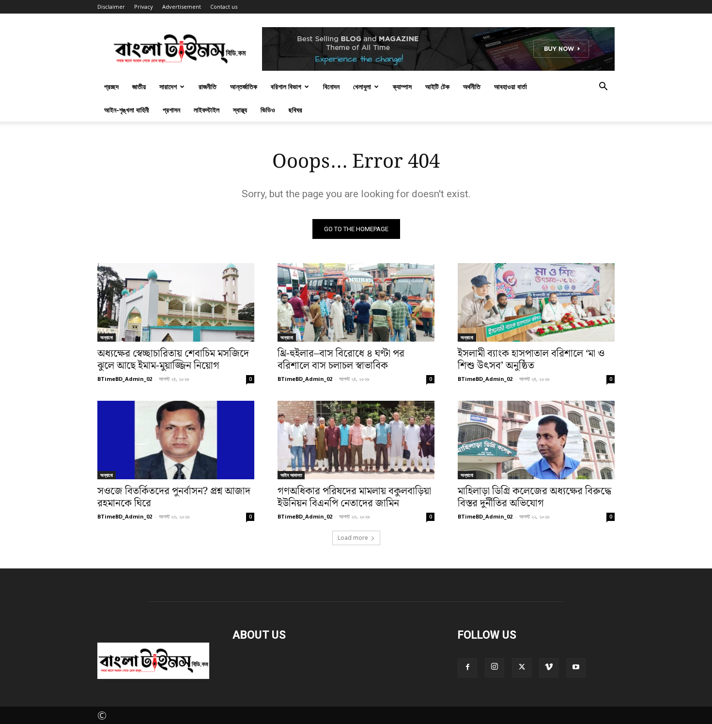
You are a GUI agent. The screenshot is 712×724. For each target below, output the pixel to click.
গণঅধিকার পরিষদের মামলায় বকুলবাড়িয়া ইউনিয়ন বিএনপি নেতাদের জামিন (354, 497)
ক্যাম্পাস (402, 86)
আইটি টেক (437, 86)
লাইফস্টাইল (206, 109)
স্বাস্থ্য (240, 109)
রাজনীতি (208, 86)
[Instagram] (494, 667)
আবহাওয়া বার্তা (510, 86)
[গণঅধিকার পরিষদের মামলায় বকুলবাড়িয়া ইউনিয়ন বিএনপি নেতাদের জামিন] (356, 440)
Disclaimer (111, 6)
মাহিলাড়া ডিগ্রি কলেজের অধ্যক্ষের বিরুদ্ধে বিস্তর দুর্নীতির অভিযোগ (534, 497)
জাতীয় (139, 86)
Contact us (223, 6)
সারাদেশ (168, 86)
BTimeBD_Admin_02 (124, 378)
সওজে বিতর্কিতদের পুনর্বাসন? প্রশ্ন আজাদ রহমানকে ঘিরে (173, 497)
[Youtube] (576, 667)
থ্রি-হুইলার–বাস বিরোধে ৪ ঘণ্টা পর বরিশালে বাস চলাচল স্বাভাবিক (341, 360)
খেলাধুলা (362, 86)
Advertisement (181, 6)
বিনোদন (331, 86)
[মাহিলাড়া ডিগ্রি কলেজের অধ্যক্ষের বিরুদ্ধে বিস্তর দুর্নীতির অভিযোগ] (536, 440)
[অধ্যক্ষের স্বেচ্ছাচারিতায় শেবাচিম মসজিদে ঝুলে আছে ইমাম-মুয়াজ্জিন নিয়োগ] (175, 302)
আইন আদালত (291, 475)
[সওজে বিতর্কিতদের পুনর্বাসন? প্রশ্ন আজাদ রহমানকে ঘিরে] (175, 440)
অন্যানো (106, 337)
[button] (603, 86)
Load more (353, 538)
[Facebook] (467, 667)
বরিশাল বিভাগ (286, 86)
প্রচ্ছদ (111, 86)
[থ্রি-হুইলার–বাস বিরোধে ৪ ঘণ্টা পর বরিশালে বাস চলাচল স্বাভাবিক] (356, 302)
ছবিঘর (295, 109)
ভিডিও (268, 109)
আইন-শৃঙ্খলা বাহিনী (126, 109)
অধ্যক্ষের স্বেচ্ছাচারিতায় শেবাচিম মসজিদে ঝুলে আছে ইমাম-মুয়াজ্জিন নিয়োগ (173, 360)
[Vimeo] (548, 667)
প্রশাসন (171, 109)
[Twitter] (521, 667)
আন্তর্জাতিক (243, 86)
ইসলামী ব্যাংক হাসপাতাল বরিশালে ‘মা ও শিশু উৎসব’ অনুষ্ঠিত (531, 360)
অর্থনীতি (471, 86)
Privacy (143, 6)
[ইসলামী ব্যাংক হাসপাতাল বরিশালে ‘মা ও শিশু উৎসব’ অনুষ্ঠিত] (536, 302)
